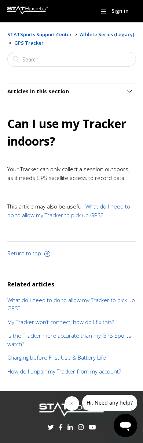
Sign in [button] (120, 10)
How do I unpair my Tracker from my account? (64, 371)
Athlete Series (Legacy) (107, 34)
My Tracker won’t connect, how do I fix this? (61, 322)
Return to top (25, 253)
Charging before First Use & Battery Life (56, 357)
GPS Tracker (29, 43)
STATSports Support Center (39, 34)
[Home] (27, 12)
